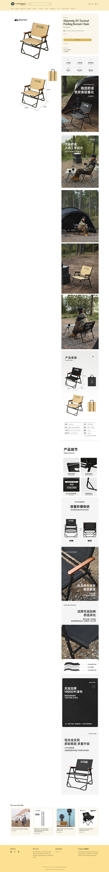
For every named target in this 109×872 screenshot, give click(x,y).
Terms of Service (48, 869)
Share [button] (66, 43)
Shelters (35, 8)
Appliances (52, 8)
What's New (23, 8)
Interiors (41, 8)
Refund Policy (61, 869)
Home (12, 8)
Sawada (17, 8)
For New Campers (65, 8)
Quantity (65, 33)
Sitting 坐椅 (65, 51)
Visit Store (73, 8)
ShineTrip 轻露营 (66, 49)
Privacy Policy (55, 869)
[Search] (50, 4)
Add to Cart (77, 39)
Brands (28, 8)
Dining (46, 8)
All (58, 8)
